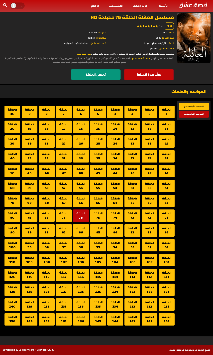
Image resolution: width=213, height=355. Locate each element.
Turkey (91, 38)
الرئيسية (163, 5)
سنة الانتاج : (168, 38)
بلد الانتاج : (101, 38)
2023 (158, 38)
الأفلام (95, 5)
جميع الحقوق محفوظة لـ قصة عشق (190, 350)
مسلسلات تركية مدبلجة (76, 43)
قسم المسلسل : (98, 43)
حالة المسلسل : (166, 48)
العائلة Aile (144, 58)
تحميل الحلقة (96, 74)
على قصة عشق (83, 54)
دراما (164, 32)
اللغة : (171, 43)
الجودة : (102, 32)
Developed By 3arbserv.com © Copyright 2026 (28, 350)
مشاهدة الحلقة (149, 74)
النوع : (171, 32)
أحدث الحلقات (140, 5)
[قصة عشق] (193, 5)
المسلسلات (116, 5)
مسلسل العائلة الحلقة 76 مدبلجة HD (132, 17)
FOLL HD (93, 32)
